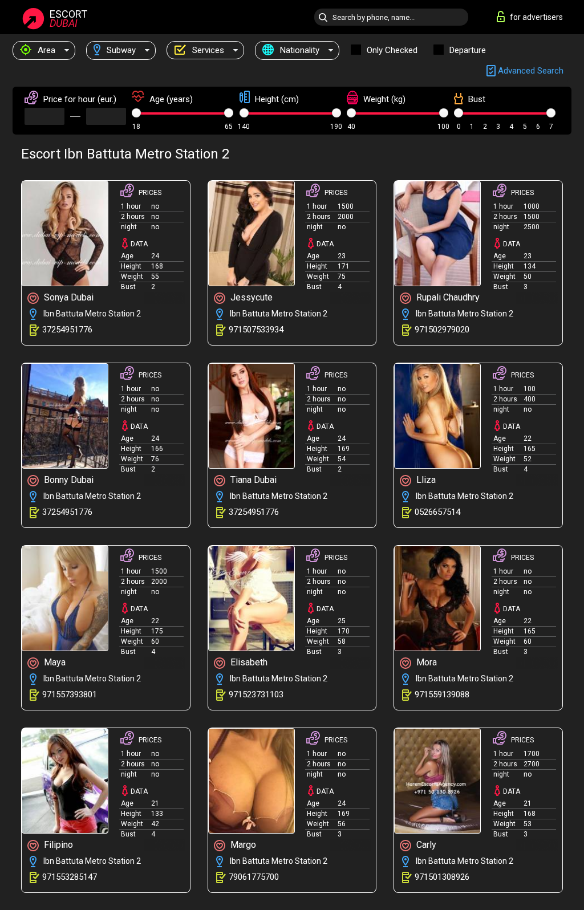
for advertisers (536, 17)
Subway (120, 50)
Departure (467, 50)
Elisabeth (247, 662)
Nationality (298, 50)
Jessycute (250, 297)
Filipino (57, 844)
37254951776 (67, 329)
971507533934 (256, 329)
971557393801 (69, 694)
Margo (242, 844)
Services (207, 50)
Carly (425, 844)
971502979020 (442, 329)
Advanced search (529, 71)
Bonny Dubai (68, 479)
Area (45, 50)
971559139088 (442, 694)
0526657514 (437, 512)
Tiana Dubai (252, 479)
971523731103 (256, 694)
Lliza (425, 479)
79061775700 (254, 877)
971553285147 (69, 877)
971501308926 (442, 877)
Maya (54, 662)
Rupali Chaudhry (447, 297)
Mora (425, 662)
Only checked (392, 50)
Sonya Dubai (68, 297)
